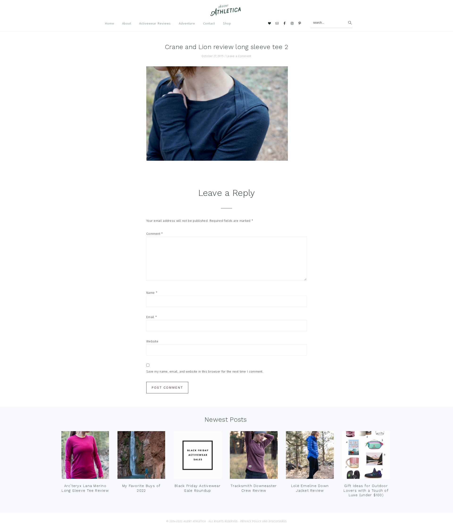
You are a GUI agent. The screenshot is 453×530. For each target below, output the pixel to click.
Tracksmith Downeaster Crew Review (254, 488)
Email (151, 317)
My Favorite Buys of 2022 (141, 488)
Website (152, 341)
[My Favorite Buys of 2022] (141, 456)
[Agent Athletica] (226, 14)
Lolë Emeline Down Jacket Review (310, 488)
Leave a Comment (239, 56)
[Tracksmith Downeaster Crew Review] (253, 456)
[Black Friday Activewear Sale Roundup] (197, 456)
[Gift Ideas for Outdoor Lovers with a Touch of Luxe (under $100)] (366, 456)
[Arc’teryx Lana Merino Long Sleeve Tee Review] (85, 456)
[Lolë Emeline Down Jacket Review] (310, 456)
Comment (154, 234)
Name (151, 293)
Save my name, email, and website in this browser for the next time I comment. (204, 372)
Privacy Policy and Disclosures (263, 521)
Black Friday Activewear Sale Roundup (198, 488)
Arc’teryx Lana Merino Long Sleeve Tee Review (85, 488)
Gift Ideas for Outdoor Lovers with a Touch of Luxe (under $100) (366, 490)
